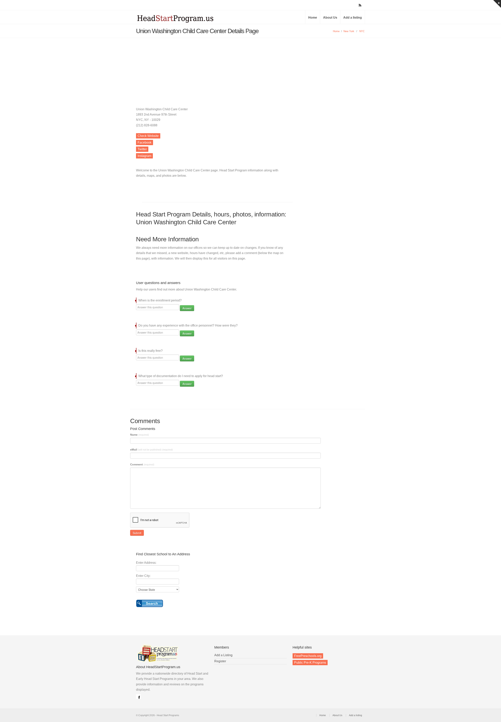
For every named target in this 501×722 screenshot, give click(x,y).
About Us (330, 17)
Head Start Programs (182, 18)
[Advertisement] (250, 67)
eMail (151, 449)
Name (139, 434)
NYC (362, 31)
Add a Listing (223, 655)
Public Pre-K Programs (310, 662)
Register (220, 661)
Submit (137, 533)
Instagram (144, 155)
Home (312, 17)
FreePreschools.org (308, 656)
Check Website (148, 136)
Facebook (144, 142)
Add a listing (352, 17)
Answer (187, 308)
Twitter (142, 149)
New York (348, 31)
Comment (142, 464)
